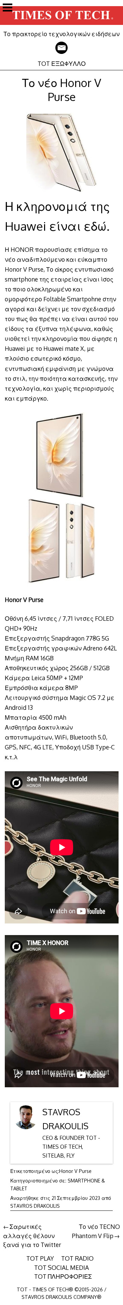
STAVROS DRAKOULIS (35, 1206)
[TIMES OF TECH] (61, 25)
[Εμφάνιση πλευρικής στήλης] (7, 8)
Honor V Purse (75, 1171)
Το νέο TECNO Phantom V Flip (96, 1231)
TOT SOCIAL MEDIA (61, 1267)
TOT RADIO (77, 1258)
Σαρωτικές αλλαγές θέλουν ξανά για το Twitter (32, 1235)
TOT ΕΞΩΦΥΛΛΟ (62, 63)
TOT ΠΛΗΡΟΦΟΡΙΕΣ (63, 1276)
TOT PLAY (40, 1258)
